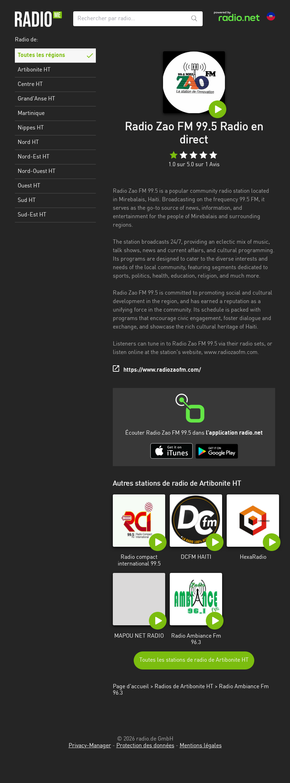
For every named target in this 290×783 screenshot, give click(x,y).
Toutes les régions (41, 55)
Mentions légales (201, 746)
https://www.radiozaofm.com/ (162, 370)
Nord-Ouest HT (37, 171)
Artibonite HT (34, 70)
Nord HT (28, 142)
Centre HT (30, 84)
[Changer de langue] (271, 16)
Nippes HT (31, 128)
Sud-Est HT (32, 215)
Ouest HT (29, 186)
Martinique (31, 113)
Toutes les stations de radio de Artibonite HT (194, 660)
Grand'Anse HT (36, 99)
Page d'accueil (131, 687)
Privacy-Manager (90, 746)
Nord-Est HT (34, 157)
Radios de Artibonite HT (184, 687)
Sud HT (27, 200)
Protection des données (145, 746)
